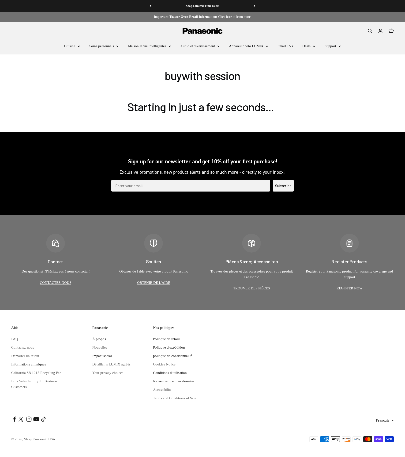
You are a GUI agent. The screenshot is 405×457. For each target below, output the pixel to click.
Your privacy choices (107, 373)
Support (330, 46)
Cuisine (69, 46)
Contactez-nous (22, 347)
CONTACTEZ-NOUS (55, 282)
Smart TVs (285, 46)
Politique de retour (166, 339)
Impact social (102, 356)
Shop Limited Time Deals (202, 6)
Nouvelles (99, 347)
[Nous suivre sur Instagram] (29, 419)
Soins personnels (101, 46)
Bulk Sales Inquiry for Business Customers (34, 384)
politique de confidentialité (172, 356)
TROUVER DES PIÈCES (251, 288)
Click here (225, 17)
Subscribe (283, 186)
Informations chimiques (28, 364)
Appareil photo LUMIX (246, 46)
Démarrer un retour (25, 356)
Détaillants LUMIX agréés (111, 364)
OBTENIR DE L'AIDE (153, 282)
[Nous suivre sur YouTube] (36, 419)
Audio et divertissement (197, 46)
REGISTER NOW (350, 288)
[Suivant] (254, 5)
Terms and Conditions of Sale (174, 398)
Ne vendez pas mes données (174, 381)
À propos (99, 339)
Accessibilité (162, 390)
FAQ (14, 339)
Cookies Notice (164, 364)
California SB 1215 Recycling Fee (36, 373)
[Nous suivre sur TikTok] (43, 419)
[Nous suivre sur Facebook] (14, 419)
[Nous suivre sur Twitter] (22, 419)
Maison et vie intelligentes (147, 46)
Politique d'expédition (169, 347)
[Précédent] (150, 5)
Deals (306, 46)
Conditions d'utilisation (170, 373)
